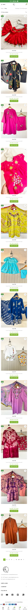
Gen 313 (14, 549)
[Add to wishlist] (25, 16)
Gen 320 (14, 240)
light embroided (19, 52)
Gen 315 (14, 460)
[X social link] (12, 1)
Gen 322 (14, 139)
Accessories (14, 506)
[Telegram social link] (18, 1)
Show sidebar (5, 12)
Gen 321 (14, 195)
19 (21, 559)
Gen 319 (14, 284)
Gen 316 (14, 416)
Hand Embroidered (12, 52)
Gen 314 (14, 505)
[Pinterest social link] (14, 1)
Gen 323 (14, 95)
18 (18, 559)
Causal (7, 52)
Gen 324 (14, 50)
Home (2, 8)
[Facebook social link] (10, 1)
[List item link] (14, 577)
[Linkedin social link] (16, 1)
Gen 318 (14, 328)
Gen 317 (14, 371)
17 (16, 559)
